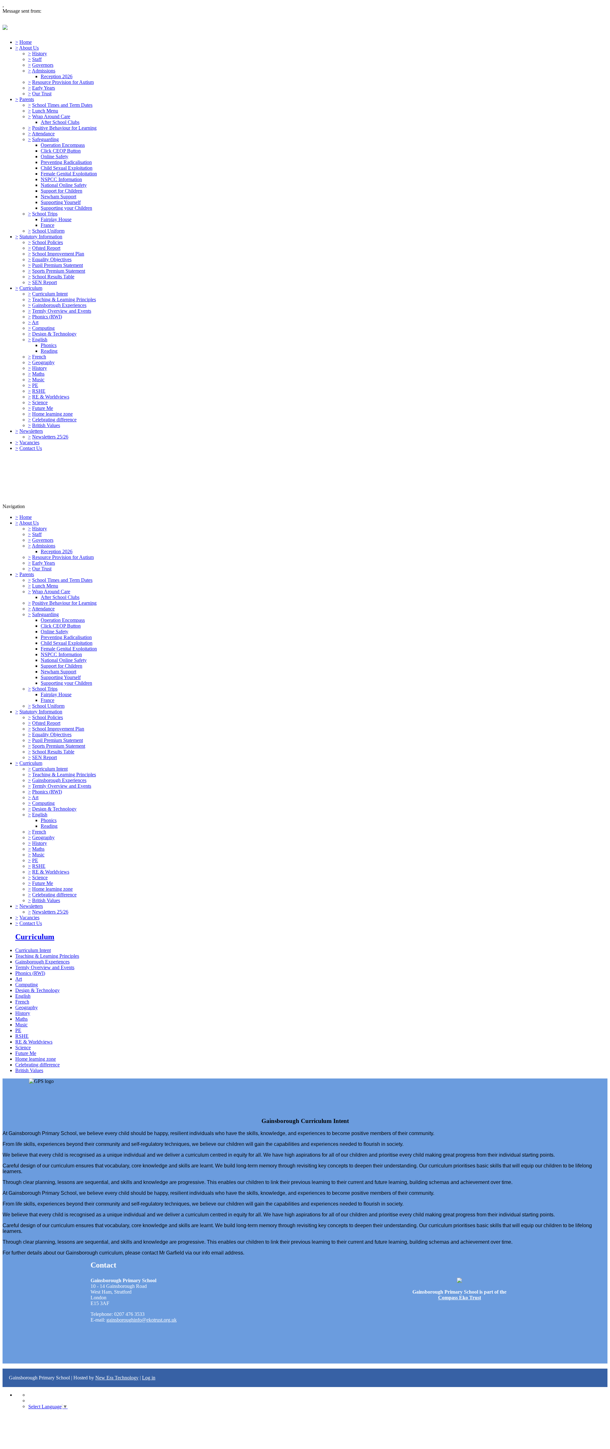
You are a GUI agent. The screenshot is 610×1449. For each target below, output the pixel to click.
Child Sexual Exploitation (66, 168)
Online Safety (54, 156)
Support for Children (61, 191)
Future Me (42, 408)
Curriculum (30, 288)
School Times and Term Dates (62, 105)
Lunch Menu (45, 110)
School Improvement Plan (58, 253)
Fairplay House (56, 219)
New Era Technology (117, 1377)
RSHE (38, 391)
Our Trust (41, 93)
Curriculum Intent (50, 293)
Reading (49, 351)
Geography (43, 362)
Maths (38, 374)
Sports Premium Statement (58, 271)
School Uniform (48, 231)
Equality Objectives (51, 259)
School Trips (45, 213)
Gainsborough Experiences (59, 305)
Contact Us (30, 448)
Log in (148, 1377)
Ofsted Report (46, 248)
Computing (43, 328)
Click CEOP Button (61, 150)
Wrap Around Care (51, 116)
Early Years (43, 88)
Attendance (43, 133)
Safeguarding (45, 139)
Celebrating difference (54, 419)
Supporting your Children (66, 208)
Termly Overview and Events (61, 311)
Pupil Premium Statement (57, 265)
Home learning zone (52, 414)
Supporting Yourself (61, 202)
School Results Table (53, 276)
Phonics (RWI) (47, 316)
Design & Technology (54, 334)
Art (35, 322)
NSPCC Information (61, 179)
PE (35, 385)
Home (25, 42)
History (39, 53)
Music (38, 379)
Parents (26, 99)
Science (40, 402)
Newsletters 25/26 (50, 436)
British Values (46, 425)
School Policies (47, 242)
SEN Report (44, 282)
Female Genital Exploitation (69, 173)
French (39, 356)
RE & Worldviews (50, 396)
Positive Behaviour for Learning (64, 128)
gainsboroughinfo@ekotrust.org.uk (141, 1320)
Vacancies (29, 442)
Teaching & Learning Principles (64, 299)
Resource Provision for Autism (63, 82)
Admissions (43, 70)
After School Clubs (60, 122)
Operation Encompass (63, 145)
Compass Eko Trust (459, 1297)
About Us (29, 48)
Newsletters (31, 431)
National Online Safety (64, 185)
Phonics (49, 345)
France (47, 225)
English (39, 339)
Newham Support (58, 196)
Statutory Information (40, 236)
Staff (37, 59)
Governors (42, 65)
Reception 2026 (56, 76)
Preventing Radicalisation (66, 162)
